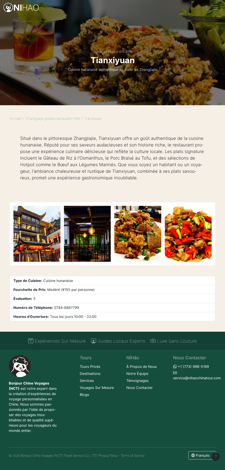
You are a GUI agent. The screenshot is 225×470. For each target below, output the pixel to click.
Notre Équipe (137, 373)
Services (87, 380)
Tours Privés (90, 366)
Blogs (84, 394)
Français (203, 455)
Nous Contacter (139, 387)
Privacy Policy (108, 455)
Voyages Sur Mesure (97, 387)
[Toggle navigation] (215, 7)
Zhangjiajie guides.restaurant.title (53, 118)
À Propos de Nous (141, 366)
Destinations (90, 373)
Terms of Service (133, 455)
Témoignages (137, 380)
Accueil (15, 118)
